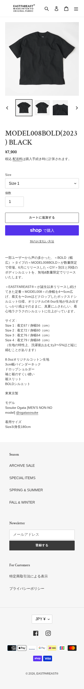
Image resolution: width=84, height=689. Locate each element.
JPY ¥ (40, 619)
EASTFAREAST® (47, 673)
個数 (8, 193)
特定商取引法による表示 (28, 576)
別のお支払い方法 (42, 241)
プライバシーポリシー (26, 588)
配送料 (17, 159)
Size (8, 175)
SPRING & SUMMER (26, 490)
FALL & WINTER (22, 502)
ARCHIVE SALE (22, 465)
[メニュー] (76, 8)
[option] (24, 107)
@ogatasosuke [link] (27, 412)
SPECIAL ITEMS (22, 478)
